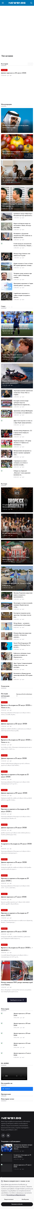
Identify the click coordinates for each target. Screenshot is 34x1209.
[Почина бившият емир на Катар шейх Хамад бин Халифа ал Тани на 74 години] (17, 120)
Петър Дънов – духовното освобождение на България (22, 624)
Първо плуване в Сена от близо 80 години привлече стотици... (23, 264)
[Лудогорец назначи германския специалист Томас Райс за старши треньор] (6, 394)
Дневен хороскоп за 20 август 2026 (14, 793)
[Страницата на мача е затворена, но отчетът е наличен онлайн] (6, 464)
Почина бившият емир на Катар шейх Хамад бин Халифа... (15, 126)
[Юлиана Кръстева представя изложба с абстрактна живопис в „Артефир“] (6, 636)
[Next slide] (32, 64)
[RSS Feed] (8, 1135)
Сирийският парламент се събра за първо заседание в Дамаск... (22, 295)
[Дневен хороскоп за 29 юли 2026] (6, 1016)
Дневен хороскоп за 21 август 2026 (14, 758)
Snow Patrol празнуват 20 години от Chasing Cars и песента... (22, 645)
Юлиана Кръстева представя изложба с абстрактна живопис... (22, 635)
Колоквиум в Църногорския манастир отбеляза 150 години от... (23, 675)
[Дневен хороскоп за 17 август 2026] (6, 1168)
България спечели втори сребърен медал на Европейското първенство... (22, 402)
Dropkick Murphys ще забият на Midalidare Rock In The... (14, 506)
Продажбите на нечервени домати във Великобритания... (15, 153)
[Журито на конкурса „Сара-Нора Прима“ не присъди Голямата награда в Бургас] (17, 526)
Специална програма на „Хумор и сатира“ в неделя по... (17, 584)
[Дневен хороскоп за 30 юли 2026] (6, 1026)
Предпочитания (8, 1199)
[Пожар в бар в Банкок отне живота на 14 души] (6, 256)
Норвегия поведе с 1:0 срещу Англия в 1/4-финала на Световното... (22, 442)
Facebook (7, 1089)
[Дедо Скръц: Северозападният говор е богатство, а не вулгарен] (6, 666)
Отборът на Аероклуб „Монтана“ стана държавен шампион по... (22, 473)
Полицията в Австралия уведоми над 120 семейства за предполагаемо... (23, 235)
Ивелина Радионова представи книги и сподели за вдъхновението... (23, 595)
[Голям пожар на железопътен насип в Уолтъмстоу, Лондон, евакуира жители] (6, 247)
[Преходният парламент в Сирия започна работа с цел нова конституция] (6, 286)
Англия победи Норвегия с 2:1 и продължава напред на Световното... (23, 432)
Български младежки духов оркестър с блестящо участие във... (22, 615)
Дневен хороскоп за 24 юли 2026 (22, 1044)
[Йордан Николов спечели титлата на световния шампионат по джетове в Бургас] (17, 376)
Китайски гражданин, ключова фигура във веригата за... (15, 205)
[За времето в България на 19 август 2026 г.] (6, 1158)
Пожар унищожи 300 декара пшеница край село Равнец (17, 983)
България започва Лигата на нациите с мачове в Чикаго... (16, 303)
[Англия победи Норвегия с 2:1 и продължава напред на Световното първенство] (6, 434)
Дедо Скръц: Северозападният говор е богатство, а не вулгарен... (23, 665)
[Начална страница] (17, 3)
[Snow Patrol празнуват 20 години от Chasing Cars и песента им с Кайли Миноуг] (6, 646)
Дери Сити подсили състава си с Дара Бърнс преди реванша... (23, 421)
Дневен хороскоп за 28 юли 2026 (22, 1034)
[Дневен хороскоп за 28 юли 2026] (6, 1036)
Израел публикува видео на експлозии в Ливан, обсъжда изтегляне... (22, 225)
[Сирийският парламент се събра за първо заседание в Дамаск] (6, 296)
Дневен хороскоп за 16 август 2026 (14, 932)
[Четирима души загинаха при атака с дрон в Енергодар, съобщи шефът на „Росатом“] (6, 276)
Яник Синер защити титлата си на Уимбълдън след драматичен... (14, 356)
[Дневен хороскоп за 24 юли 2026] (6, 1046)
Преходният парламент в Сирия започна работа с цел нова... (23, 284)
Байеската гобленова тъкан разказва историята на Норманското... (22, 655)
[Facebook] (3, 1135)
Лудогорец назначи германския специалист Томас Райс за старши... (23, 392)
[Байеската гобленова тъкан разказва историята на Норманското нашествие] (6, 656)
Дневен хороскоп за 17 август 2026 (13, 897)
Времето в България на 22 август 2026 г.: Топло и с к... (16, 74)
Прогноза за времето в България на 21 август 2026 (15, 775)
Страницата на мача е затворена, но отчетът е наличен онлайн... (21, 463)
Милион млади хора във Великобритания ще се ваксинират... (16, 179)
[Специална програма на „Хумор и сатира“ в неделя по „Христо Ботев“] (17, 578)
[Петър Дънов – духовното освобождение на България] (6, 626)
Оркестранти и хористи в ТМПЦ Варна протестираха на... (15, 558)
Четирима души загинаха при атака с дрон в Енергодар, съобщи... (23, 275)
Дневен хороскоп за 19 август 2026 (14, 828)
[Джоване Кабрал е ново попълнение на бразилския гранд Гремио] (17, 323)
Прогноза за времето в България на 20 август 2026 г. (15, 810)
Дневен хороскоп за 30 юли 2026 (22, 1024)
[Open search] (31, 3)
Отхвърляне (25, 1199)
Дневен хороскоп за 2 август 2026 (22, 1054)
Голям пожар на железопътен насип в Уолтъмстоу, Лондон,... (23, 244)
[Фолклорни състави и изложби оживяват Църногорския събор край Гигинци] (6, 606)
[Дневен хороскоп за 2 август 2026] (6, 1056)
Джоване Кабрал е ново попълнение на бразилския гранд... (15, 330)
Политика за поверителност (15, 1195)
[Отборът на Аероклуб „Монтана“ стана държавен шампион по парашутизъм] (6, 474)
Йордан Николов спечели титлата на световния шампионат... (15, 382)
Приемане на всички (17, 1204)
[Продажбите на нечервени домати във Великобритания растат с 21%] (17, 146)
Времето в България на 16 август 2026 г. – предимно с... (17, 949)
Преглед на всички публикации (24, 694)
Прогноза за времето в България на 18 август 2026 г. (15, 879)
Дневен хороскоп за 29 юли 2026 (22, 1014)
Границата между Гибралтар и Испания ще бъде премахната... (23, 214)
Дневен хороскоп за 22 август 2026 (14, 724)
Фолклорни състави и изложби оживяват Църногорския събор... (23, 605)
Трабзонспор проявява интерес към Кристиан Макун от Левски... (23, 1147)
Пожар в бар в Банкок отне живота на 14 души (22, 254)
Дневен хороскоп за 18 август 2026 (14, 862)
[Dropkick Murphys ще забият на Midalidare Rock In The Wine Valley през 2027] (17, 499)
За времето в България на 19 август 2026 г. (16, 845)
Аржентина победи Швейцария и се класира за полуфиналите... (23, 412)
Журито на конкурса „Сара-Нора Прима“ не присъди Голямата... (16, 532)
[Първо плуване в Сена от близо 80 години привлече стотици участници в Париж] (6, 266)
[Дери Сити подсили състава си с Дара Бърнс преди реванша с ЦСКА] (6, 424)
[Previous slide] (29, 64)
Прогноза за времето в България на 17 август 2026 (14, 914)
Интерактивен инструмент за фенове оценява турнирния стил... (22, 452)
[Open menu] (3, 3)
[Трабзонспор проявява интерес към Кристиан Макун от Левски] (6, 1148)
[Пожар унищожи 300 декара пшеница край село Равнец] (17, 970)
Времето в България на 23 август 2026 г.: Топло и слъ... (16, 706)
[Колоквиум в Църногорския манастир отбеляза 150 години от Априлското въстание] (6, 676)
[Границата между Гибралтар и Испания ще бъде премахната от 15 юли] (6, 216)
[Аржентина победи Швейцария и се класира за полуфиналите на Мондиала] (6, 414)
